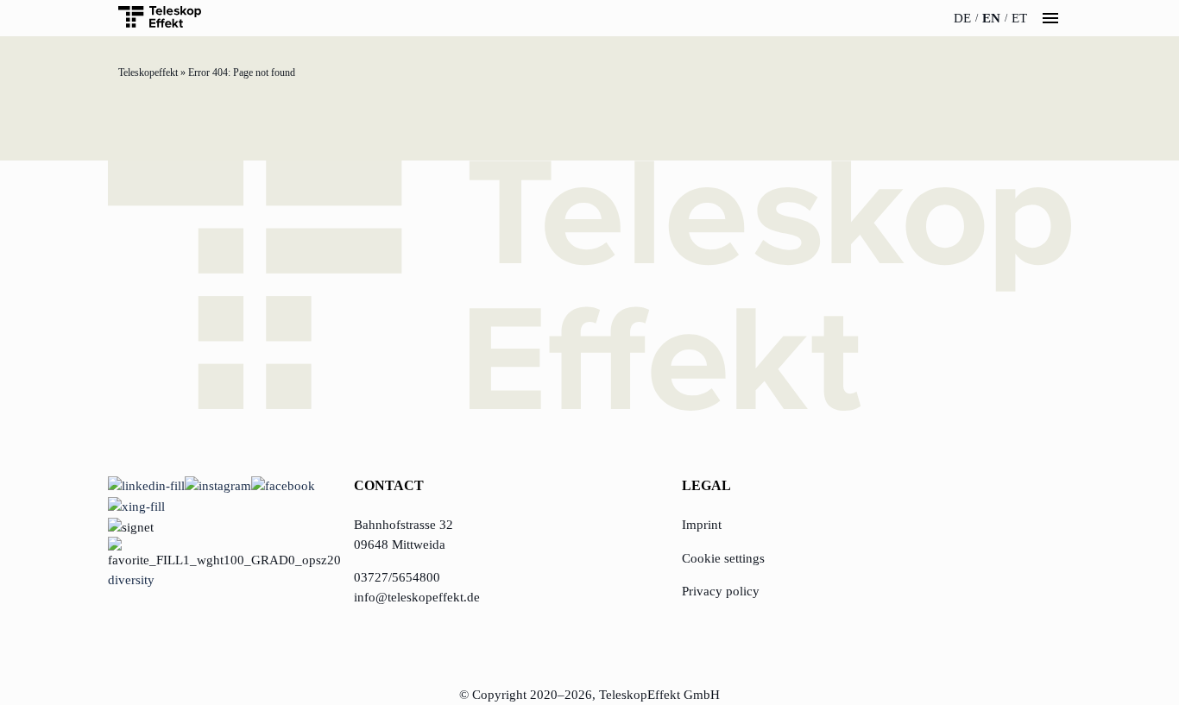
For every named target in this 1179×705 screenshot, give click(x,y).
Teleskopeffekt (148, 72)
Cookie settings (723, 558)
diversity (131, 580)
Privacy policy (721, 591)
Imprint (702, 525)
